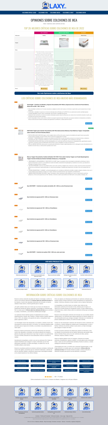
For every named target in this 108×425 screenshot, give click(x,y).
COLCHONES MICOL (55, 13)
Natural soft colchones (38, 365)
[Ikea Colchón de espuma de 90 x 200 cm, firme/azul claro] (21, 198)
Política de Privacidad (45, 416)
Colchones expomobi (21, 365)
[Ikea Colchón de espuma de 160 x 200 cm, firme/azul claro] (21, 242)
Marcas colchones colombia (38, 361)
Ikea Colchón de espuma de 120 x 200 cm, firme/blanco (42, 208)
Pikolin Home (83, 35)
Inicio (44, 23)
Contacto (38, 416)
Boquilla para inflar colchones (37, 370)
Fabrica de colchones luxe (21, 275)
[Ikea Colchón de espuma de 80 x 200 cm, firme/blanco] (21, 220)
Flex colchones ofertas (38, 397)
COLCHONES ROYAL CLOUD (29, 13)
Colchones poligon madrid (21, 289)
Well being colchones (21, 370)
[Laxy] (54, 5)
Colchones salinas (70, 289)
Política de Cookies (55, 416)
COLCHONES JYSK (43, 13)
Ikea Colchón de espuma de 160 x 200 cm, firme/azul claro (43, 241)
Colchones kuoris (70, 365)
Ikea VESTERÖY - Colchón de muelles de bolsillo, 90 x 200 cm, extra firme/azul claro (50, 186)
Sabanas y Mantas (39, 421)
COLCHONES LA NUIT (68, 13)
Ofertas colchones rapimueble (37, 289)
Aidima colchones (70, 361)
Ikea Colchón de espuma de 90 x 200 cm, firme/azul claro (42, 197)
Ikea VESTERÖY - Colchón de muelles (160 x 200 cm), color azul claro (46, 252)
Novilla (44, 35)
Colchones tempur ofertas (70, 411)
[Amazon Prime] (44, 49)
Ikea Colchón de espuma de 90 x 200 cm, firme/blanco (42, 230)
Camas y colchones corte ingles (54, 289)
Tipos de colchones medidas (54, 275)
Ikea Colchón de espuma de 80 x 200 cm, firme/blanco (42, 219)
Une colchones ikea (86, 411)
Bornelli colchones (22, 361)
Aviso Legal (62, 416)
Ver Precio (45, 88)
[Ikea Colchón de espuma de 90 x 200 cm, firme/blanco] (21, 231)
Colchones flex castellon (86, 397)
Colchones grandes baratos (38, 411)
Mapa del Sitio (69, 416)
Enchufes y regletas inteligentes (73, 421)
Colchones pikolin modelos (54, 370)
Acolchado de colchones (70, 370)
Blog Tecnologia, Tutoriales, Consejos (52, 421)
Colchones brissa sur (86, 289)
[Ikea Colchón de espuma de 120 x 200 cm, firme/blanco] (21, 209)
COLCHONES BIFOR (81, 13)
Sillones (64, 421)
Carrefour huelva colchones (86, 275)
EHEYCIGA (64, 35)
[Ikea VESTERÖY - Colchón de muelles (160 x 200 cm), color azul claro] (21, 253)
